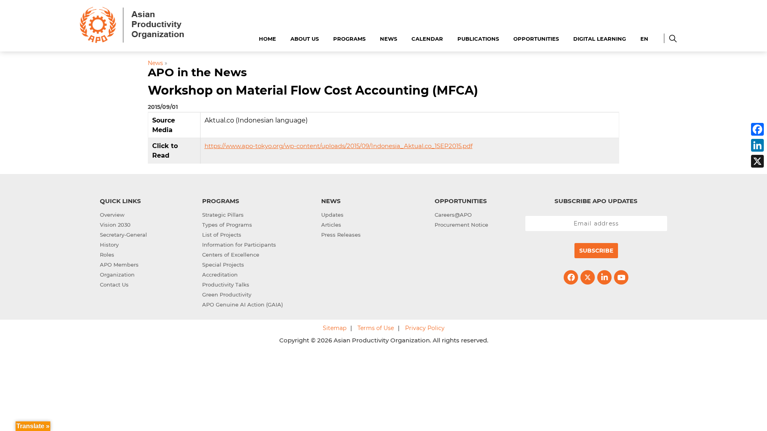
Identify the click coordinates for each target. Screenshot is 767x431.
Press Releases (341, 234)
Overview (112, 215)
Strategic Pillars (223, 215)
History (109, 244)
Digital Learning (599, 39)
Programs (349, 39)
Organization (117, 274)
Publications (478, 39)
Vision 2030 (115, 224)
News (388, 39)
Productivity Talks (225, 284)
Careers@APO (453, 215)
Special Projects (223, 264)
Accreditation (220, 274)
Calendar (427, 39)
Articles (331, 224)
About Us (304, 39)
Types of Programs (227, 224)
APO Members (119, 264)
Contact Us (114, 284)
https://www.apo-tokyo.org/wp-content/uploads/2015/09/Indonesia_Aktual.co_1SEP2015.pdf (339, 146)
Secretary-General (123, 234)
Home (267, 39)
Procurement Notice (461, 224)
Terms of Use (376, 328)
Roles (107, 254)
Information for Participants (239, 244)
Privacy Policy (425, 328)
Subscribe (596, 250)
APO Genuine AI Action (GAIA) (242, 304)
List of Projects (221, 234)
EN (644, 39)
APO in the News (197, 72)
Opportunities (536, 39)
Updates (332, 215)
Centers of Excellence (230, 254)
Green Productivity (226, 294)
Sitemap (334, 328)
